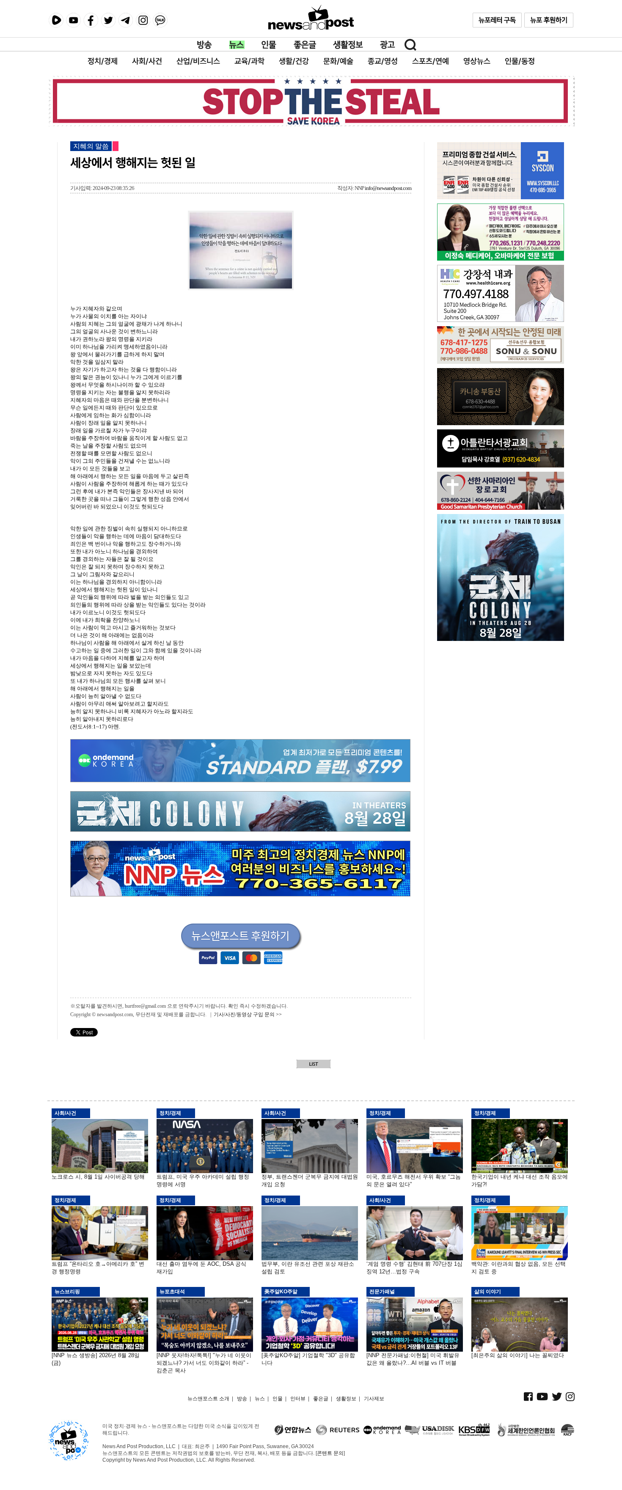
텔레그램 (125, 20)
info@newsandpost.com (388, 188)
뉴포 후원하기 (548, 20)
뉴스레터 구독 (497, 20)
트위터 (108, 20)
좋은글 (305, 45)
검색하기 (410, 45)
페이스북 (90, 20)
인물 (269, 45)
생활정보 (348, 45)
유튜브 (73, 20)
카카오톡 (160, 20)
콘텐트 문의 (330, 1453)
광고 (387, 45)
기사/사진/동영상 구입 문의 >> (248, 1014)
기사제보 (374, 1399)
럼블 (56, 20)
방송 (204, 45)
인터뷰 (297, 1399)
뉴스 (237, 45)
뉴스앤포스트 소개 (208, 1399)
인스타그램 (142, 20)
